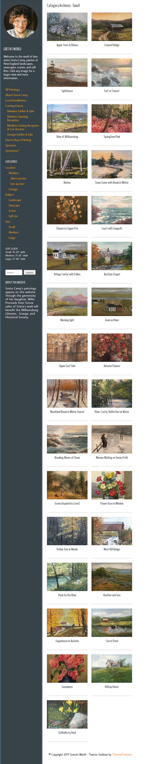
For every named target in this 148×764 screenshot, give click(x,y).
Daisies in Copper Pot (67, 228)
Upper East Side (67, 365)
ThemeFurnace (122, 754)
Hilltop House (112, 686)
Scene (11, 210)
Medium (12, 232)
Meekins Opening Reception (17, 118)
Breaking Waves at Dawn (67, 457)
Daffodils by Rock (67, 732)
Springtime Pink (112, 136)
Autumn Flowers (112, 365)
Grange (12, 189)
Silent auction (17, 178)
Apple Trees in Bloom (67, 45)
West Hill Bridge (112, 549)
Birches (67, 182)
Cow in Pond (112, 641)
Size (7, 221)
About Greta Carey (16, 95)
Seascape (13, 205)
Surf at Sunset (111, 90)
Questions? (12, 150)
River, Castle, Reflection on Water (112, 411)
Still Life (12, 216)
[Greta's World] (21, 42)
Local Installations (15, 100)
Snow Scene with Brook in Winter (112, 182)
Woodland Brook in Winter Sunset (67, 411)
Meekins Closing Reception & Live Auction (23, 127)
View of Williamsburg (67, 136)
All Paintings (12, 89)
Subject (9, 194)
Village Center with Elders (67, 274)
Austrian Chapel (112, 274)
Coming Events (14, 105)
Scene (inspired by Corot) (67, 503)
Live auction (16, 184)
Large (11, 237)
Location (10, 167)
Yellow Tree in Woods (67, 549)
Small (11, 227)
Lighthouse (67, 90)
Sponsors (10, 145)
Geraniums (67, 686)
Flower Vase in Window (111, 503)
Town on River (112, 320)
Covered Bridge (111, 45)
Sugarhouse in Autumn (67, 641)
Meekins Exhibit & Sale (20, 111)
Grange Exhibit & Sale (20, 134)
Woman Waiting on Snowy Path (112, 457)
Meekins (13, 173)
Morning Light (67, 320)
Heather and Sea (111, 595)
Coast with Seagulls (112, 228)
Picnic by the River (67, 595)
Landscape (14, 200)
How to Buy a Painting (18, 140)
